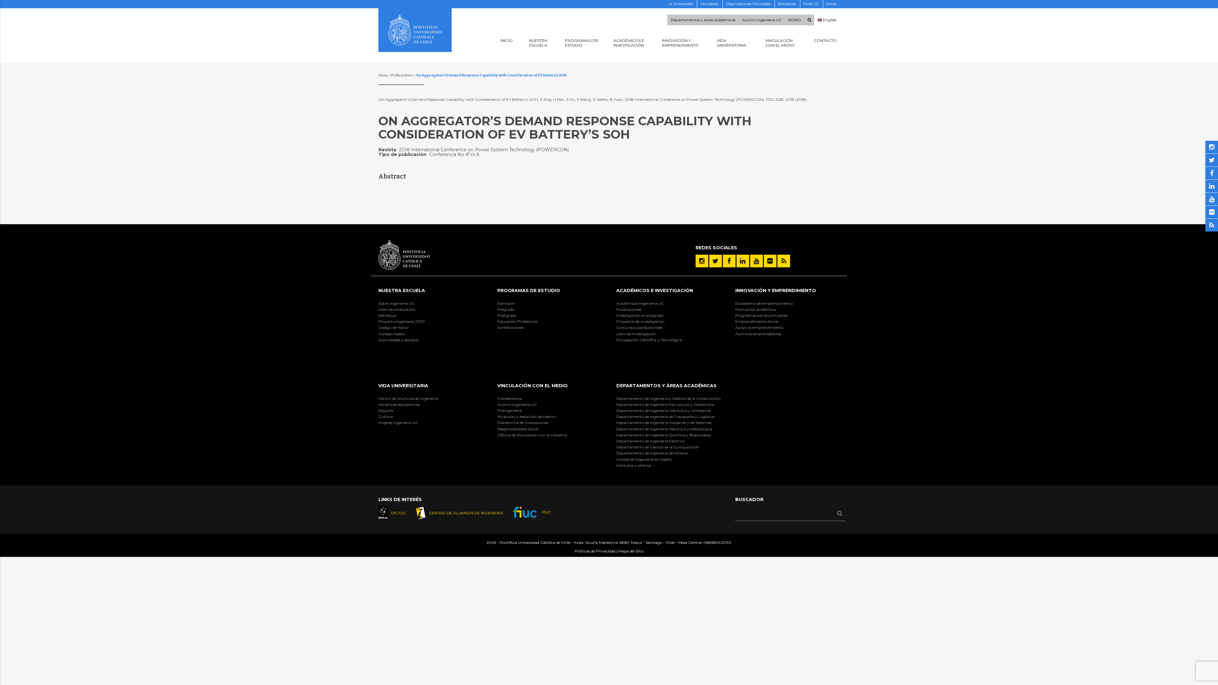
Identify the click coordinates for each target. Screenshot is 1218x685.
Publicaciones (402, 75)
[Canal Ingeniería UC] (756, 261)
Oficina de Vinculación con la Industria (532, 435)
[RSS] (783, 261)
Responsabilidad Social (517, 429)
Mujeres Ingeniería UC (398, 422)
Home (383, 75)
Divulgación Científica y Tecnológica (649, 339)
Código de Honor (393, 327)
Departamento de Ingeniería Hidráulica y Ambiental (663, 410)
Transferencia (509, 398)
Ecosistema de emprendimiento (764, 303)
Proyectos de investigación (640, 321)
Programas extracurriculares (761, 315)
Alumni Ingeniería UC (517, 404)
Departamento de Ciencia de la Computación (657, 447)
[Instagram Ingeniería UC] (702, 261)
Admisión (506, 303)
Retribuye (387, 315)
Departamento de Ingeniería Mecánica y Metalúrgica (664, 429)
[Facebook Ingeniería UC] (729, 261)
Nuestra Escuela (401, 290)
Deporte (385, 410)
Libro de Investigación (636, 333)
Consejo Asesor (391, 333)
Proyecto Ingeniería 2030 (401, 321)
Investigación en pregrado (640, 315)
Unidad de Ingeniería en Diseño (644, 459)
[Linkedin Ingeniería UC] (743, 261)
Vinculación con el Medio (532, 385)
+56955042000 (717, 542)
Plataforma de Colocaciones (522, 422)
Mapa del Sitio (631, 551)
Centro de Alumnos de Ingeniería (408, 398)
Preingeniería (509, 410)
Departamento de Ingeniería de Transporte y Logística (665, 416)
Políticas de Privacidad (595, 551)
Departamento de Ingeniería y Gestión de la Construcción (668, 398)
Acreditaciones (510, 327)
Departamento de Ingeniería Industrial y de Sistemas (663, 422)
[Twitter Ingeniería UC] (715, 261)
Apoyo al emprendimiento (759, 327)
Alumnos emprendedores (758, 333)
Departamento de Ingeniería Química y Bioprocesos (663, 435)
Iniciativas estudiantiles (399, 404)
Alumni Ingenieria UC (762, 20)
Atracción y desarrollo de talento (526, 416)
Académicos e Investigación (654, 290)
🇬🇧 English (827, 20)
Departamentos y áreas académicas (703, 20)
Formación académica (755, 309)
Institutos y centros (633, 465)
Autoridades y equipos (398, 339)
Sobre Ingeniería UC (396, 303)
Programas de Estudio (528, 290)
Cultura (385, 416)
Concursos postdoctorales (639, 327)
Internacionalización (397, 309)
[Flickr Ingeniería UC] (770, 261)
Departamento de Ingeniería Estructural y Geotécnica (665, 404)
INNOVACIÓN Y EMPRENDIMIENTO (775, 290)
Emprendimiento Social (756, 321)
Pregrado (505, 309)
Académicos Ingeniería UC (640, 303)
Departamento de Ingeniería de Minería (652, 453)
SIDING (794, 20)
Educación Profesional (517, 321)
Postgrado (506, 315)
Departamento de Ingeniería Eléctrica (650, 441)
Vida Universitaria (403, 385)
